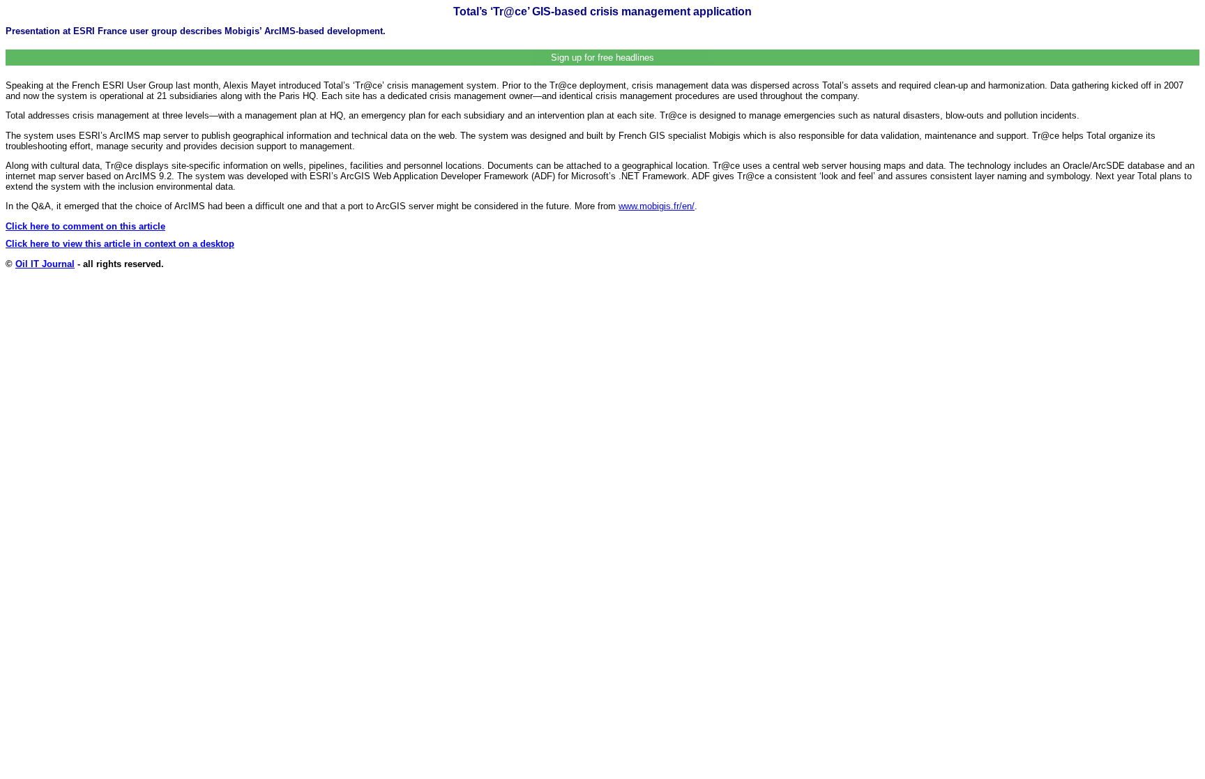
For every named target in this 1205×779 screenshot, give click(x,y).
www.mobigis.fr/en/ (657, 206)
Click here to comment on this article (85, 226)
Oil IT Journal (45, 264)
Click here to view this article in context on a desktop (120, 244)
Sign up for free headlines (602, 57)
